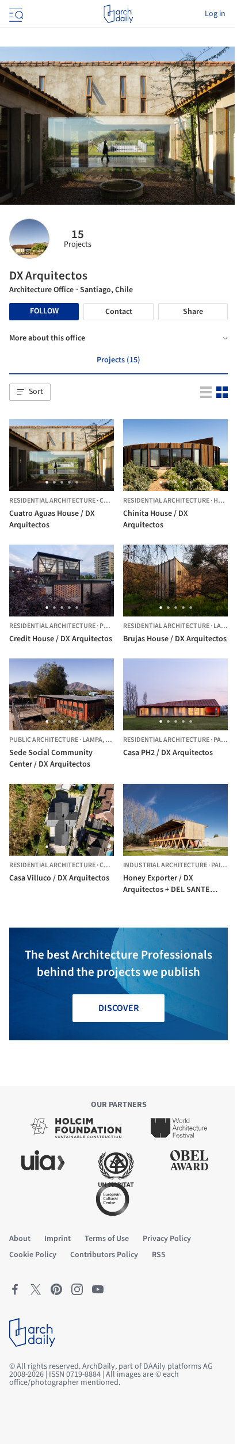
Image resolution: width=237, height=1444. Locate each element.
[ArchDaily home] (118, 14)
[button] (30, 392)
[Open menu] (15, 14)
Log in (215, 14)
